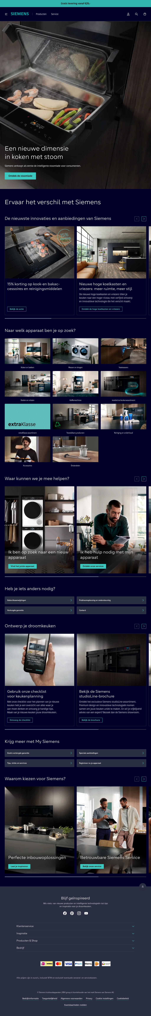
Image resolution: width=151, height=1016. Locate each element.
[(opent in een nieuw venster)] (46, 964)
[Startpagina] (20, 14)
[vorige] (136, 218)
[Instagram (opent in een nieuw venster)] (79, 913)
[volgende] (144, 218)
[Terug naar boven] (142, 886)
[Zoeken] (136, 14)
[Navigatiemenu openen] (6, 14)
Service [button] (54, 14)
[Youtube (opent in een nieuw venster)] (86, 913)
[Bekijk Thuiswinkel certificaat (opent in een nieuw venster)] (106, 964)
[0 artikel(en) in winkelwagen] (144, 14)
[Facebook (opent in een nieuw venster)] (65, 913)
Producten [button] (41, 14)
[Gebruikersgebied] (128, 14)
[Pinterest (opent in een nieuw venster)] (72, 913)
